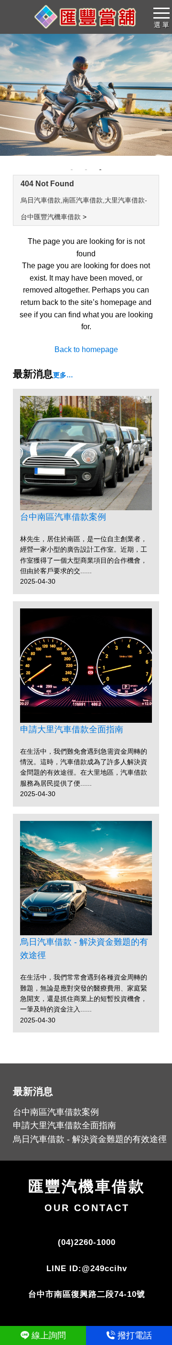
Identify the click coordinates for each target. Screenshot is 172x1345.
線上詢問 (49, 1335)
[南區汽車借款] (86, 95)
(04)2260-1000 (87, 1242)
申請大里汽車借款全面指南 (71, 729)
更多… (63, 375)
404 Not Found (47, 184)
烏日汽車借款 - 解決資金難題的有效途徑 (84, 949)
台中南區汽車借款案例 (63, 517)
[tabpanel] (86, 95)
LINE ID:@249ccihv (86, 1268)
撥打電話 (135, 1335)
